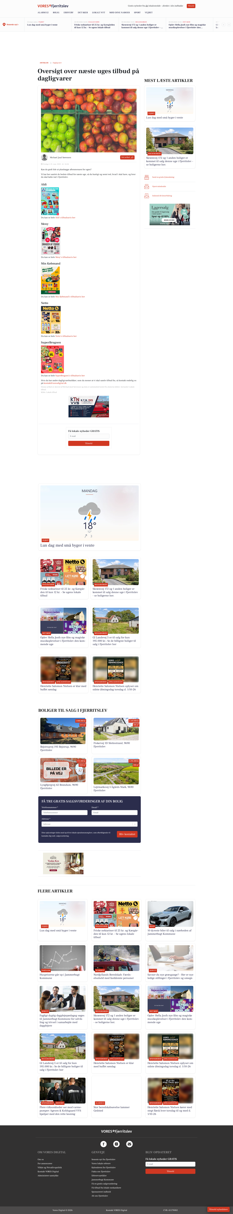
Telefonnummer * (50, 807)
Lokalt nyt (98, 12)
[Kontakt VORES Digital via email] (129, 1144)
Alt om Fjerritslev (100, 1195)
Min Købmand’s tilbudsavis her (70, 296)
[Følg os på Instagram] (116, 1144)
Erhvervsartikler (99, 1175)
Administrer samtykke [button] (48, 1175)
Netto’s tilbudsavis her (66, 336)
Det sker (83, 12)
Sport (137, 12)
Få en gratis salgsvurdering (104, 1183)
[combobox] (43, 824)
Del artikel (125, 157)
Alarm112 (43, 12)
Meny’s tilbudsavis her (65, 257)
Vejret (149, 12)
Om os (41, 1159)
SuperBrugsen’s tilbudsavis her (70, 375)
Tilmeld (191, 6)
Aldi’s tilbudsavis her (65, 217)
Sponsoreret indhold (101, 1191)
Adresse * (46, 819)
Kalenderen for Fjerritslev (104, 1167)
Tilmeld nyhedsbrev (218, 1209)
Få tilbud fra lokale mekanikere (106, 1187)
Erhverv (68, 12)
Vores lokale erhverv (101, 1163)
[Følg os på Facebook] (103, 1144)
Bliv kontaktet (127, 834)
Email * (95, 807)
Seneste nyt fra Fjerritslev (103, 1159)
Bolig (56, 12)
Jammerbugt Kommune (103, 1179)
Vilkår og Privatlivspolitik (50, 1167)
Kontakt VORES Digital (48, 1171)
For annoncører (45, 1163)
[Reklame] (88, 406)
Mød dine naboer (119, 12)
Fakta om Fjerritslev (101, 1171)
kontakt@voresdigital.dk (55, 383)
